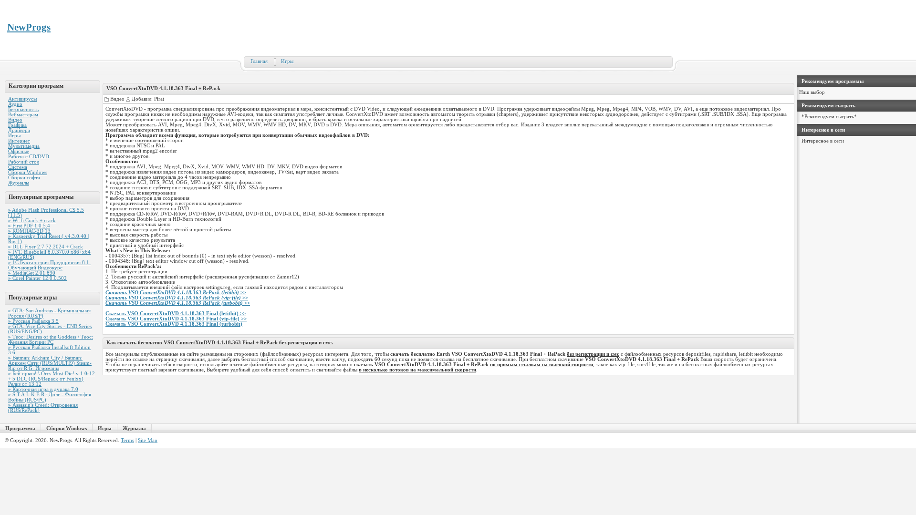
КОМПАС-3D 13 (29, 231)
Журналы (18, 182)
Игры (287, 61)
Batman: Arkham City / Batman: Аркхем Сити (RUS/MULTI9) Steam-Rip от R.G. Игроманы (50, 363)
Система (17, 167)
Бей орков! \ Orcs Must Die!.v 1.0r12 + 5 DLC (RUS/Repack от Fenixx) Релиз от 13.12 (51, 379)
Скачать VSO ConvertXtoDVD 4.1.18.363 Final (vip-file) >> (176, 318)
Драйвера (19, 130)
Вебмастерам (23, 114)
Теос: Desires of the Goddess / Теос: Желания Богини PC (50, 339)
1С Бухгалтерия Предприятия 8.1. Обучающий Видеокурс (49, 265)
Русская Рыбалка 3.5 (33, 321)
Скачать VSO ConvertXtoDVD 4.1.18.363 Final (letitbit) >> (175, 313)
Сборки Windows (27, 172)
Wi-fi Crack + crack (32, 220)
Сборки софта (24, 177)
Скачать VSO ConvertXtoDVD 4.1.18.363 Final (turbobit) (173, 324)
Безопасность (23, 109)
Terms (127, 440)
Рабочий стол (23, 162)
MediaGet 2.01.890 (31, 273)
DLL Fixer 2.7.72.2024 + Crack (45, 246)
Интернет (19, 141)
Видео (15, 120)
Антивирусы (22, 99)
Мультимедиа (24, 146)
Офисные (18, 151)
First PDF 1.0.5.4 (29, 225)
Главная (259, 61)
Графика (17, 125)
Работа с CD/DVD (28, 156)
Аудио (15, 104)
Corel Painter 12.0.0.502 (37, 278)
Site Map (147, 440)
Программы (20, 428)
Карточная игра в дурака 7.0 (43, 389)
